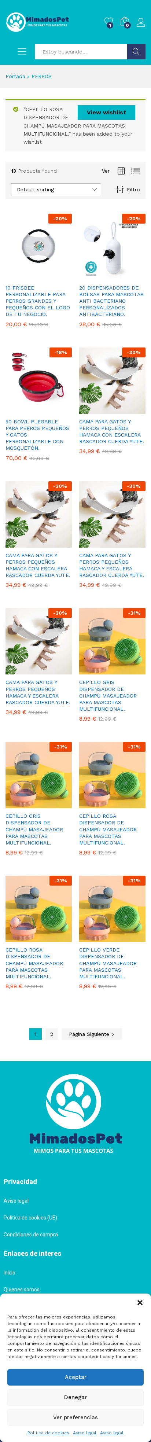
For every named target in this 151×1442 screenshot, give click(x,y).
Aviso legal (84, 1432)
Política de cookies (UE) (30, 1218)
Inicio (9, 1273)
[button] (140, 1302)
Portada (15, 76)
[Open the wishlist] (54, 937)
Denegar (75, 1397)
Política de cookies (48, 1432)
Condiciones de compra (31, 1234)
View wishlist (106, 112)
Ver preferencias (75, 1417)
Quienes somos (22, 1289)
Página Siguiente (90, 1034)
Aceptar (75, 1377)
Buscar (136, 51)
